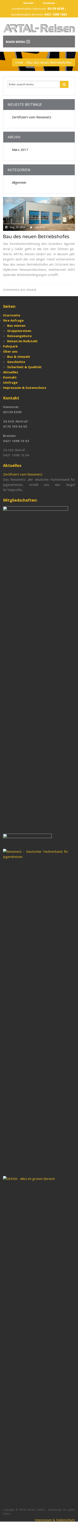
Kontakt (28, 3)
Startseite (11, 315)
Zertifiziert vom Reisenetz (31, 117)
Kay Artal (40, 227)
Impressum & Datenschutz (55, 1520)
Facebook (49, 3)
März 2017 (20, 149)
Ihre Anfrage (13, 320)
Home (19, 62)
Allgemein (19, 182)
